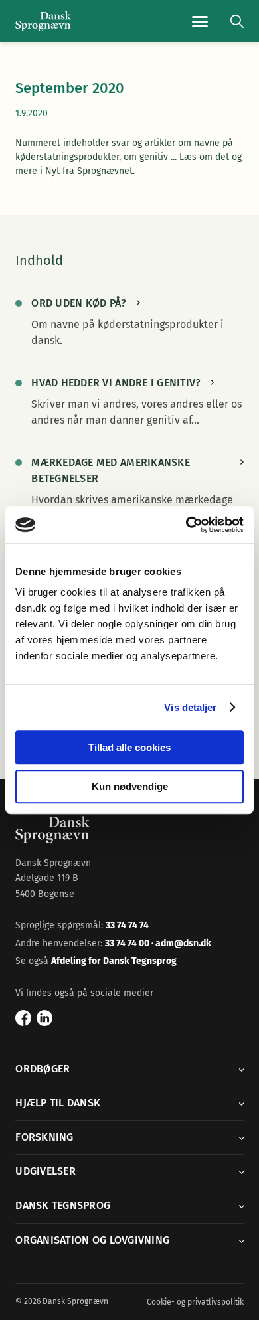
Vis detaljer (190, 707)
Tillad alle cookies (129, 747)
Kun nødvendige (130, 786)
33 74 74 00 (128, 943)
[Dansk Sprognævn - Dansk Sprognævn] (43, 21)
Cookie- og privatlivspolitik (195, 1302)
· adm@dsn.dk (181, 943)
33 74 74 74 (127, 925)
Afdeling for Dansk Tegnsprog (114, 961)
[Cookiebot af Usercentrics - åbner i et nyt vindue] (186, 524)
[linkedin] (44, 1018)
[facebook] (23, 1018)
